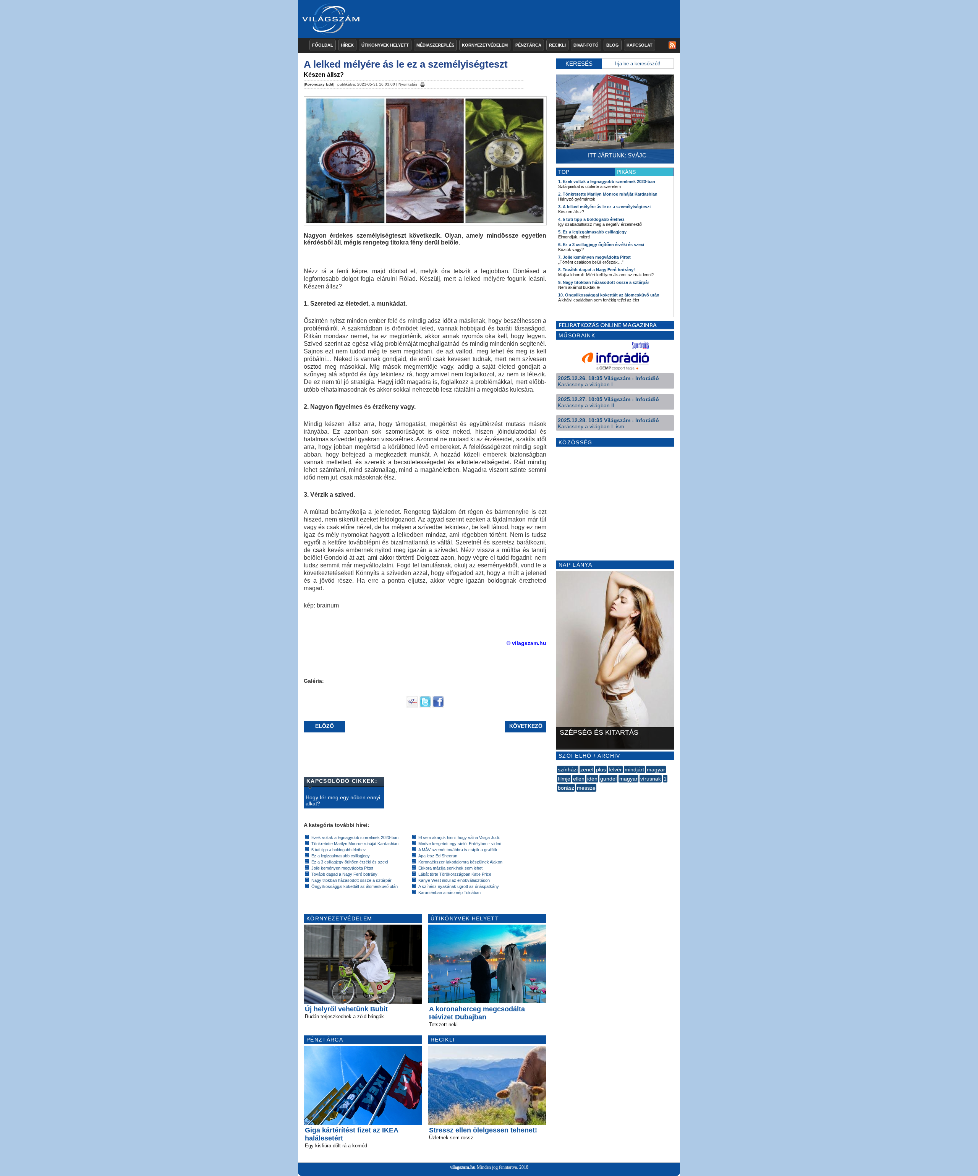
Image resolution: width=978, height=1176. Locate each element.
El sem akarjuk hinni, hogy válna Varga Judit (459, 837)
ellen (579, 779)
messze (586, 788)
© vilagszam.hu (526, 643)
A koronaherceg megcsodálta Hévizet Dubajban (477, 1013)
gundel (608, 779)
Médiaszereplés (435, 45)
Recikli (557, 45)
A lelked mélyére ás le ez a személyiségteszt (406, 64)
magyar (656, 769)
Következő (525, 726)
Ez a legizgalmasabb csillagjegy (340, 856)
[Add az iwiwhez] (412, 706)
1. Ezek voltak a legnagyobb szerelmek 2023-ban (606, 181)
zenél (586, 769)
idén (592, 779)
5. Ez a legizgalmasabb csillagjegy (592, 232)
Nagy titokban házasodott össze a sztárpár (351, 880)
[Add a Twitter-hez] (425, 706)
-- (558, 796)
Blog (612, 45)
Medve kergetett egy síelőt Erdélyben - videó (459, 843)
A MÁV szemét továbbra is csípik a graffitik (457, 849)
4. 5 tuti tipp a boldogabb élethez (591, 219)
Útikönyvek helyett (385, 45)
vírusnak (650, 779)
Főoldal (322, 45)
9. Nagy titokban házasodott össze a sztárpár (603, 282)
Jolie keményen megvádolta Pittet (342, 868)
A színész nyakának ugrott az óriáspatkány (458, 886)
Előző (324, 726)
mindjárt (634, 769)
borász (566, 788)
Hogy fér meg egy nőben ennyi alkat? (343, 800)
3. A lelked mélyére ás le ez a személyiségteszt (604, 206)
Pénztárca (528, 45)
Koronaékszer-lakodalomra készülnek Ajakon (460, 862)
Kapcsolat (640, 45)
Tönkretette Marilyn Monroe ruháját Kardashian (354, 843)
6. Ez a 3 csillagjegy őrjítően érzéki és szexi (601, 244)
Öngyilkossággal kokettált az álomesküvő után (354, 886)
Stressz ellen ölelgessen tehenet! (483, 1130)
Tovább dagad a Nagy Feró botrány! (345, 874)
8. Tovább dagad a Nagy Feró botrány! (596, 269)
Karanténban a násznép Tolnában (449, 892)
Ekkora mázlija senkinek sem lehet (450, 868)
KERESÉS (579, 63)
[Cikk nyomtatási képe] (422, 83)
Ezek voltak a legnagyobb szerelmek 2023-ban (354, 837)
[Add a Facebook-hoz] (438, 706)
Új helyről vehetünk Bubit (346, 1009)
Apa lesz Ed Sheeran (437, 856)
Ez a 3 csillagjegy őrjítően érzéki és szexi (349, 862)
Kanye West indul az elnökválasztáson (454, 880)
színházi (568, 769)
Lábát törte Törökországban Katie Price (454, 874)
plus (601, 769)
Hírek (347, 45)
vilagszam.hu (463, 1167)
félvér (615, 769)
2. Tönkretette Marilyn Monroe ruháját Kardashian (607, 194)
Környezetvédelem (485, 45)
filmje (564, 779)
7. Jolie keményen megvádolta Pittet (594, 257)
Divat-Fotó (586, 45)
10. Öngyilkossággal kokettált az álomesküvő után (608, 295)
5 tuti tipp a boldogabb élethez (338, 849)
